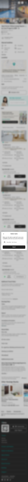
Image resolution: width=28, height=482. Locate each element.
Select (14, 247)
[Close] (3, 234)
